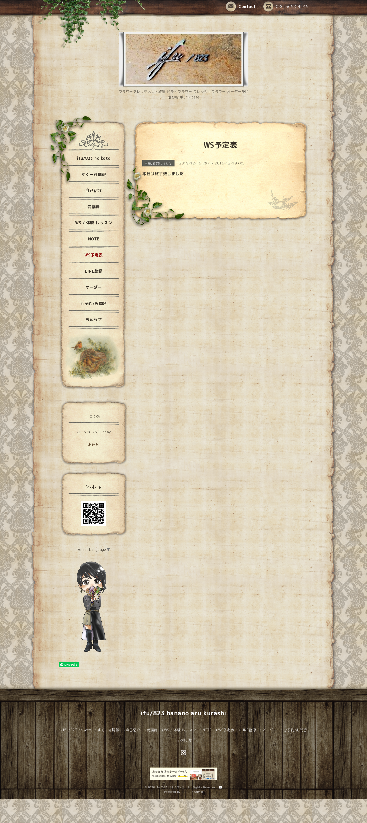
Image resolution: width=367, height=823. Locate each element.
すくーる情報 (93, 174)
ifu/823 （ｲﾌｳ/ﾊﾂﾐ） (171, 787)
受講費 (93, 206)
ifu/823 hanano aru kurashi (183, 713)
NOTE (93, 239)
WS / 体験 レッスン (93, 222)
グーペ (186, 792)
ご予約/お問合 (93, 303)
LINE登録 (93, 271)
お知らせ (93, 319)
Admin (198, 792)
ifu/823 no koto (94, 158)
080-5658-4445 (292, 6)
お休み (93, 444)
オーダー (93, 287)
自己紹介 (93, 190)
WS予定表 (93, 255)
